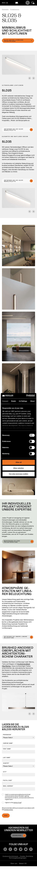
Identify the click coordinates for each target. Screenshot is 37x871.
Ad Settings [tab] (23, 401)
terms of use (17, 802)
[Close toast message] (22, 849)
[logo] (16, 2)
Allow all (19, 462)
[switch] (32, 441)
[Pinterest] (31, 849)
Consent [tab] (5, 401)
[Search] (28, 3)
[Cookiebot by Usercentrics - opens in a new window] (26, 395)
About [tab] (32, 401)
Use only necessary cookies (18, 474)
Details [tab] (13, 401)
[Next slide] (33, 78)
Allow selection (18, 468)
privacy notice (9, 809)
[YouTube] (26, 849)
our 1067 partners (14, 411)
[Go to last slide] (29, 78)
